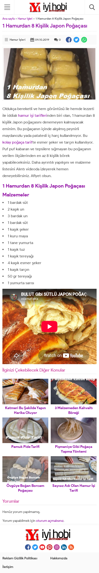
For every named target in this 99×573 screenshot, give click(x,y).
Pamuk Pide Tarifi (25, 447)
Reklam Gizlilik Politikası (19, 558)
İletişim (7, 567)
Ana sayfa (8, 18)
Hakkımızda (58, 558)
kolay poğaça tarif (17, 142)
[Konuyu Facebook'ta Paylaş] (69, 40)
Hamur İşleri (25, 18)
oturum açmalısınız (49, 521)
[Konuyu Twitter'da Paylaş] (76, 40)
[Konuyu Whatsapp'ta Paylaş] (84, 40)
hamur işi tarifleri (32, 115)
